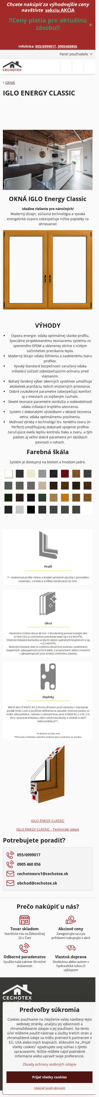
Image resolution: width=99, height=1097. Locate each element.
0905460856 (67, 46)
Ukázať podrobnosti (49, 1088)
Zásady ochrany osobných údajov (49, 1064)
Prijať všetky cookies (49, 1077)
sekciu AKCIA (59, 10)
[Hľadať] (66, 66)
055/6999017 (45, 46)
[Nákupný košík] (78, 66)
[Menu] (89, 66)
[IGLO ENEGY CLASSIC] (48, 803)
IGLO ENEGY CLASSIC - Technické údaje (47, 829)
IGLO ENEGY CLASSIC (47, 820)
